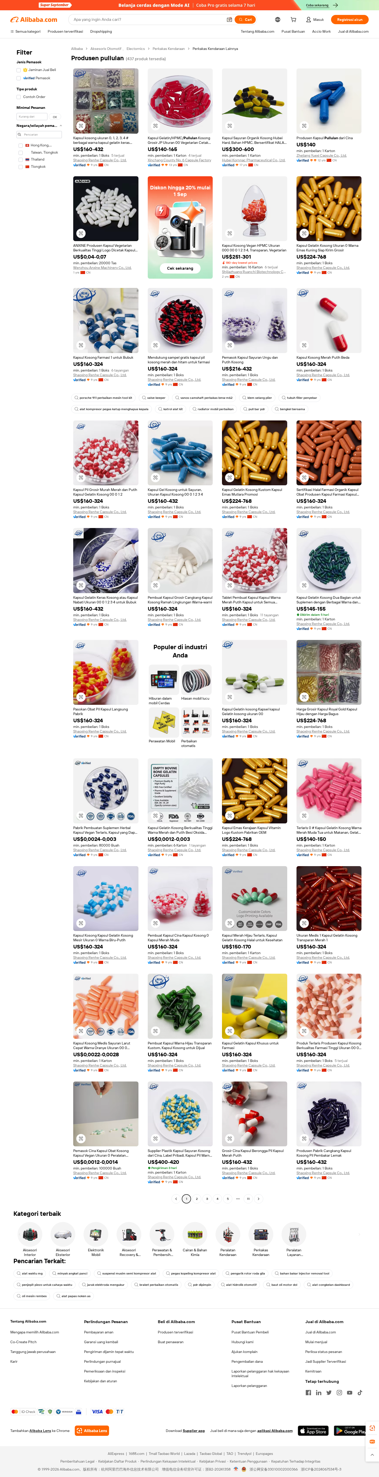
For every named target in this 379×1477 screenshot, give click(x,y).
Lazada (189, 1454)
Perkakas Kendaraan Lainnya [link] (215, 49)
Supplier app (194, 1431)
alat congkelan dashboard (331, 1285)
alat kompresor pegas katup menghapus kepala (114, 409)
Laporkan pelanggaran (249, 1386)
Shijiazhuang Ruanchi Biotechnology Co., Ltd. (254, 272)
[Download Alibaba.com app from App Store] (313, 1431)
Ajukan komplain (245, 1352)
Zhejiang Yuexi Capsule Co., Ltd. (321, 155)
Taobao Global (211, 1454)
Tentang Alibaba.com (28, 1321)
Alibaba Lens (40, 1431)
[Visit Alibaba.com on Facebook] (308, 1393)
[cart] (294, 20)
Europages (264, 1454)
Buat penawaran (171, 1342)
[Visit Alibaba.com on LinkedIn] (319, 1393)
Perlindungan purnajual (102, 1361)
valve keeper (156, 398)
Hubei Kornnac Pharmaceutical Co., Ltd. (253, 160)
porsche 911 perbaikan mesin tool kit (106, 398)
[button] (229, 19)
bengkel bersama (292, 409)
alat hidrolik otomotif (241, 1285)
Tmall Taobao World (164, 1454)
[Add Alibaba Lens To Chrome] (92, 1431)
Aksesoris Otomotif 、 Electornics (117, 49)
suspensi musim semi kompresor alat (129, 1273)
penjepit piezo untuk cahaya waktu (47, 1285)
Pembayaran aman (98, 1332)
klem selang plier (260, 398)
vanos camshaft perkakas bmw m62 (206, 398)
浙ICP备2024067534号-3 (321, 1469)
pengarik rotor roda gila (248, 1273)
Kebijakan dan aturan (100, 1381)
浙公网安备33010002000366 (274, 1469)
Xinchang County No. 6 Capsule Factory (179, 160)
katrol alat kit (173, 409)
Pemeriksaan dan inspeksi (104, 1371)
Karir (14, 1361)
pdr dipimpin (202, 1285)
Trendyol (244, 1454)
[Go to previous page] (176, 1198)
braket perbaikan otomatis (158, 1285)
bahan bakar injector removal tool (304, 1273)
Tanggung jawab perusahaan (33, 1352)
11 (248, 1199)
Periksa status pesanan (323, 1352)
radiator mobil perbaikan (216, 409)
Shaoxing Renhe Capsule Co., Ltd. (100, 160)
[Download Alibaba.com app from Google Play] (351, 1431)
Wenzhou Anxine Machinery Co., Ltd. (102, 268)
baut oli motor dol (284, 1285)
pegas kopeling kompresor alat (193, 1273)
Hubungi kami (242, 1342)
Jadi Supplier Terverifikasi (325, 1361)
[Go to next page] (258, 1198)
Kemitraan (313, 1371)
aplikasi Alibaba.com (275, 1431)
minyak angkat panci (72, 1273)
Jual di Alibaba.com (320, 1332)
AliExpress (116, 1454)
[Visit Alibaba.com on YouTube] (350, 1393)
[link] (372, 1428)
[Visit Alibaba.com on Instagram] (339, 1393)
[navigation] (39, 624)
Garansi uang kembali (101, 1342)
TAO (229, 1454)
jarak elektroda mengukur (106, 1285)
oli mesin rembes (34, 1296)
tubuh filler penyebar (302, 398)
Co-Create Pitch (23, 1342)
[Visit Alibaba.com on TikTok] (360, 1393)
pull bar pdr (257, 409)
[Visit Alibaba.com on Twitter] (329, 1393)
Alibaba (77, 49)
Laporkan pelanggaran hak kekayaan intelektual (260, 1373)
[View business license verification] (236, 1469)
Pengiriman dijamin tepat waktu (109, 1352)
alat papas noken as (76, 1296)
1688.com (136, 1454)
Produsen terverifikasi (175, 1332)
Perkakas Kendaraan (169, 49)
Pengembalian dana (247, 1361)
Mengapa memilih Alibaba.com (34, 1332)
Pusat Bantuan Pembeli (250, 1332)
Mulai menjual (316, 1342)
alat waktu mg (32, 1273)
